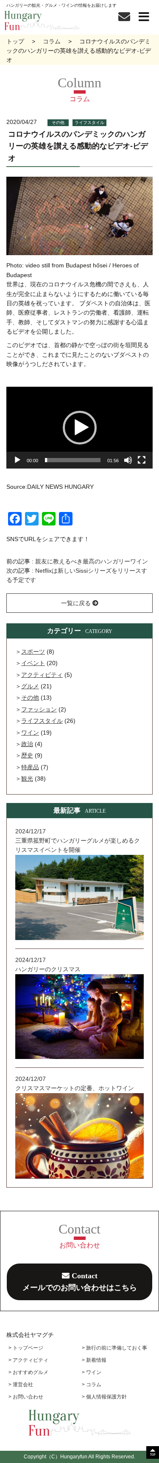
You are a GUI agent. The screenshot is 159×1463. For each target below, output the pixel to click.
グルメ (30, 686)
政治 (27, 744)
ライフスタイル (89, 122)
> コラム (91, 1385)
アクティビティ (42, 674)
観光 (27, 778)
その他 (58, 122)
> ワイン (91, 1372)
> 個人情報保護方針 (104, 1397)
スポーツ (33, 651)
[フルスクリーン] (141, 460)
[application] (79, 428)
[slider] (72, 460)
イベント (33, 663)
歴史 (27, 755)
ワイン (30, 732)
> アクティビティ (28, 1360)
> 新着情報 (94, 1360)
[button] (80, 428)
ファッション (39, 709)
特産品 (30, 767)
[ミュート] (128, 460)
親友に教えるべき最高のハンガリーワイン (91, 561)
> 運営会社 (20, 1385)
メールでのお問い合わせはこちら (79, 1282)
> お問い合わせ (25, 1397)
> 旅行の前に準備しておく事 (114, 1348)
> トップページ (25, 1348)
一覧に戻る (76, 603)
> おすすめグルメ (28, 1372)
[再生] (17, 460)
